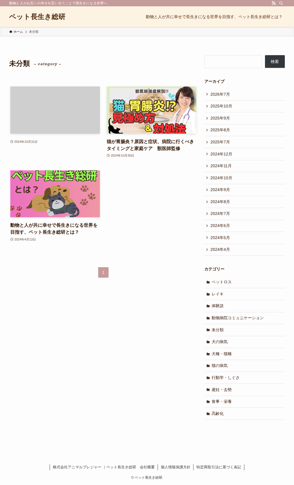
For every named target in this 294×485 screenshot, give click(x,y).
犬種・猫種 (222, 353)
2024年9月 (220, 189)
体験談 (218, 305)
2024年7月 (220, 213)
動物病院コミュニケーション (238, 317)
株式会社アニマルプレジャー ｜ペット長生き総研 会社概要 (104, 467)
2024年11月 (221, 165)
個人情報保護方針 (176, 467)
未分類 (218, 330)
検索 (275, 61)
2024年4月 (220, 249)
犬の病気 (220, 341)
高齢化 (218, 413)
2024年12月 (221, 154)
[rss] (273, 3)
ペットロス (222, 282)
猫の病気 (220, 365)
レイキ (218, 294)
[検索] (281, 3)
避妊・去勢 (222, 389)
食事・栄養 (222, 401)
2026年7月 (220, 94)
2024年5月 (220, 237)
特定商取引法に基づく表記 (218, 467)
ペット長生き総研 (37, 16)
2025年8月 (220, 130)
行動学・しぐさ (226, 377)
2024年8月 (220, 201)
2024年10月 (221, 178)
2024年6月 (220, 225)
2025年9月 (220, 118)
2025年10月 (221, 106)
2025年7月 (220, 142)
